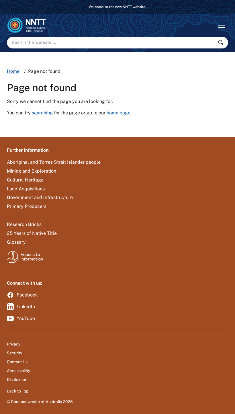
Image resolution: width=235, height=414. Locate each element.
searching (42, 113)
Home (13, 71)
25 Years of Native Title (32, 233)
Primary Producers (26, 206)
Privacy (13, 344)
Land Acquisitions (26, 189)
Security (14, 353)
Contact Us (17, 362)
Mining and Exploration (31, 171)
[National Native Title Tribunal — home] (26, 25)
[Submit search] (222, 42)
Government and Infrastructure (40, 197)
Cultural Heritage (25, 180)
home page (118, 113)
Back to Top (17, 391)
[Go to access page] (25, 256)
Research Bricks (24, 224)
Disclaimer (16, 379)
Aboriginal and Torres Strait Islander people (54, 162)
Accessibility (18, 370)
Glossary (16, 242)
